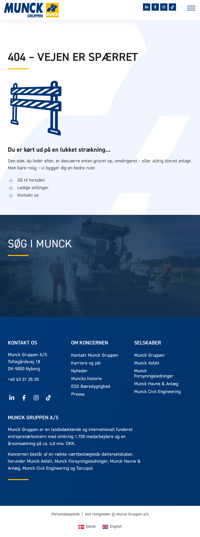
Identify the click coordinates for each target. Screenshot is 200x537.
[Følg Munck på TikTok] (172, 7)
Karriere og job (86, 363)
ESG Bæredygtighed (90, 386)
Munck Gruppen (149, 355)
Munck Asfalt (146, 363)
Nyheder (79, 371)
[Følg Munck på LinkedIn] (146, 7)
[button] (191, 9)
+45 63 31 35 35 (23, 379)
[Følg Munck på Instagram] (163, 7)
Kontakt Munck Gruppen (94, 355)
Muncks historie (86, 379)
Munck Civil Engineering (157, 392)
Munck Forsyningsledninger (153, 374)
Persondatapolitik (66, 514)
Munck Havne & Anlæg (156, 384)
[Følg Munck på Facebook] (155, 7)
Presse (78, 394)
